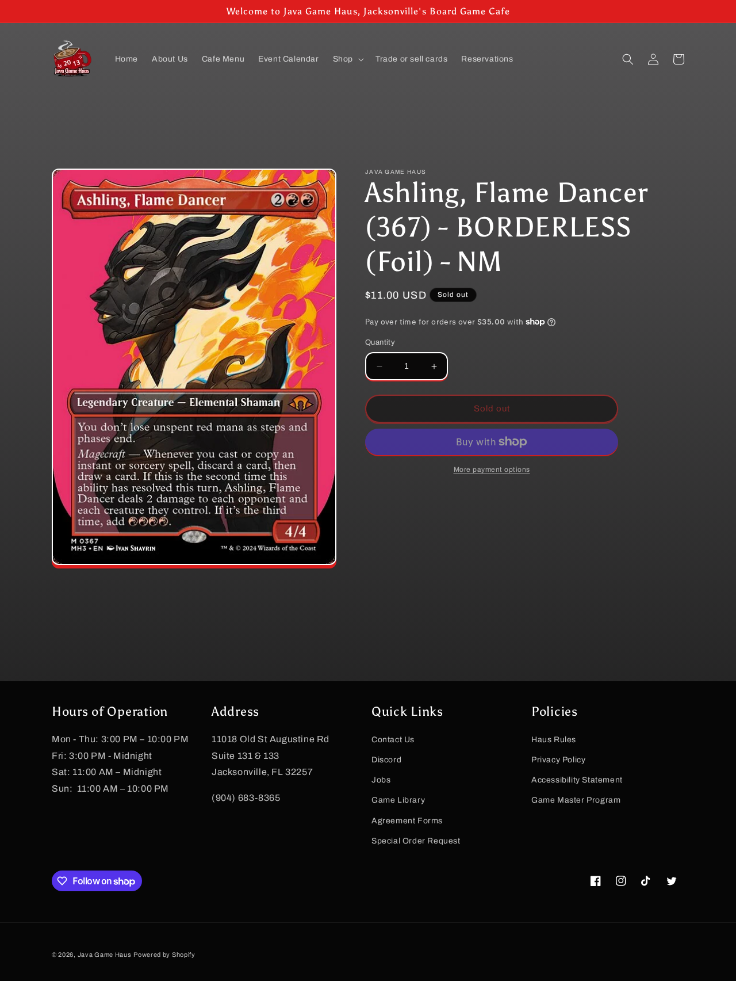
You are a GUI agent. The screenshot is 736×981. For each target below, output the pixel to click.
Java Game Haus (105, 954)
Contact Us (393, 739)
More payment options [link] (492, 469)
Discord (386, 759)
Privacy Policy (558, 759)
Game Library (398, 800)
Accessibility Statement (577, 780)
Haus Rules (553, 739)
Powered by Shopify (164, 954)
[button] (347, 59)
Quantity (380, 343)
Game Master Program (575, 800)
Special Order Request (416, 841)
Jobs (380, 780)
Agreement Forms (407, 820)
